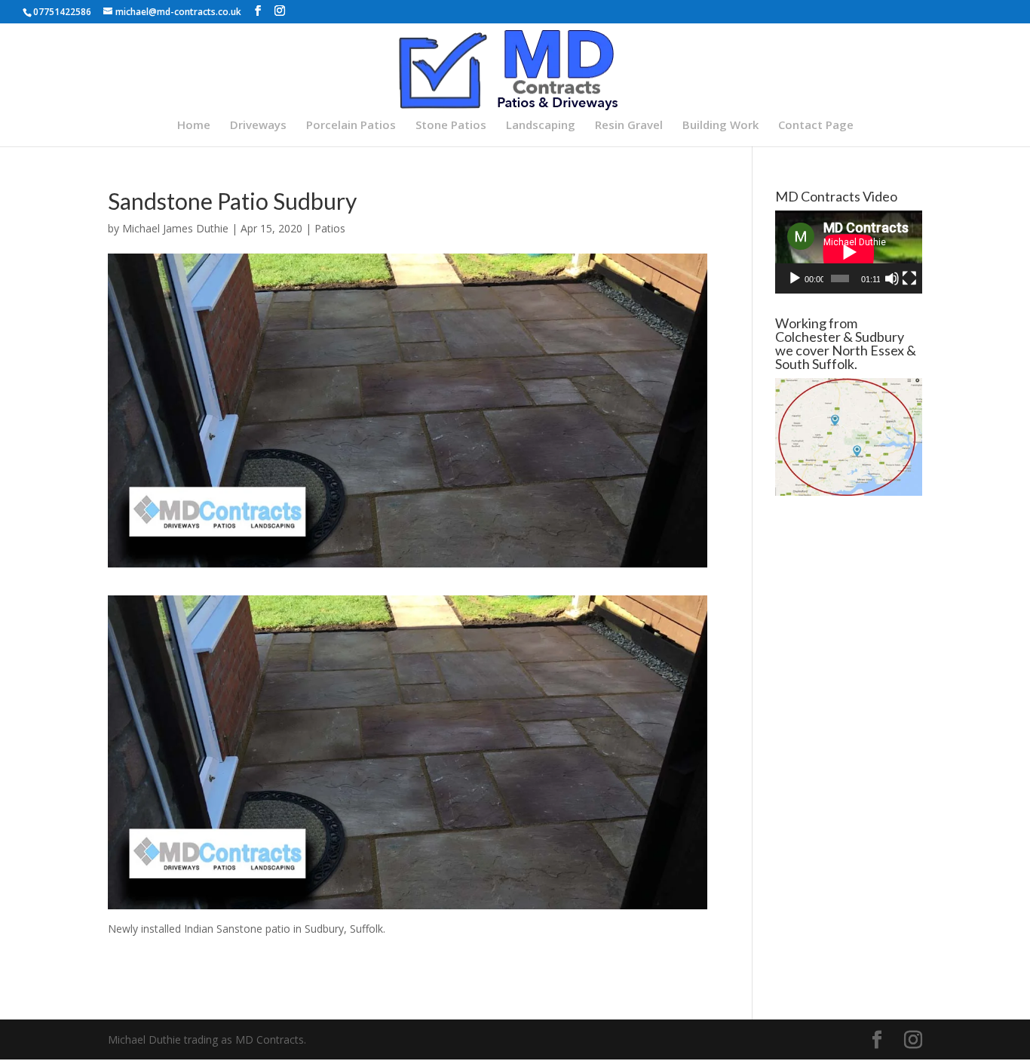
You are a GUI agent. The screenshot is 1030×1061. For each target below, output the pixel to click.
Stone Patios (450, 125)
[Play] (794, 278)
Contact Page (816, 125)
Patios (329, 228)
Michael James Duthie (175, 228)
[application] (848, 252)
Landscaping (540, 125)
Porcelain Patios (351, 125)
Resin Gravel (629, 125)
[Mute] (892, 278)
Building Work (720, 125)
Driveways (258, 125)
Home (193, 125)
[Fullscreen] (909, 278)
